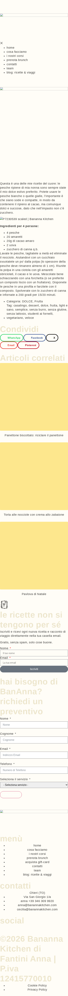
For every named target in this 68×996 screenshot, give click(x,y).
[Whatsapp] (1, 927)
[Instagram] (5, 927)
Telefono (6, 763)
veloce (29, 317)
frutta (53, 305)
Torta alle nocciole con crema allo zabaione (34, 514)
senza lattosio (16, 313)
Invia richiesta (11, 794)
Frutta (38, 301)
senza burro (37, 309)
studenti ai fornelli (40, 313)
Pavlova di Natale (34, 594)
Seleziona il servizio (14, 779)
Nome (4, 648)
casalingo (20, 305)
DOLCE (27, 301)
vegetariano (15, 317)
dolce (44, 305)
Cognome (7, 733)
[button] (11, 337)
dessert (34, 305)
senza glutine (57, 309)
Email (4, 657)
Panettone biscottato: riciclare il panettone (34, 435)
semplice (21, 309)
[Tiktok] (9, 927)
